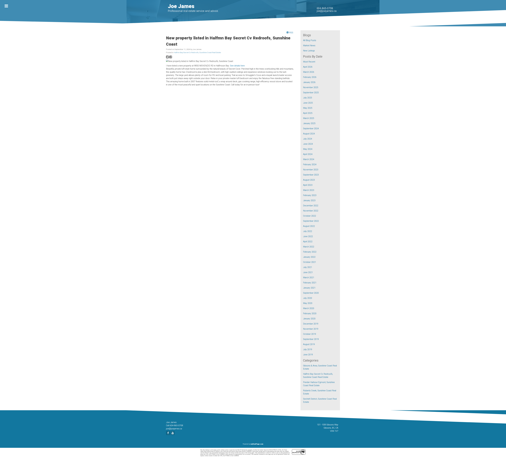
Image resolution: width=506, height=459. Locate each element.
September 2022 (311, 221)
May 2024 (307, 149)
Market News (309, 45)
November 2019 (310, 329)
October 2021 (309, 262)
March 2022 (308, 246)
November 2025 (310, 87)
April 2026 (307, 67)
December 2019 (310, 323)
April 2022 (307, 241)
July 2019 (307, 349)
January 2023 (309, 200)
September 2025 (311, 92)
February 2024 (309, 164)
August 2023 (309, 180)
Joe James (181, 6)
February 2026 (309, 77)
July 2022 (307, 231)
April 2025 (307, 113)
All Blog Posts (309, 40)
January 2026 (309, 82)
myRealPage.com (256, 444)
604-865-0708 (325, 8)
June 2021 (308, 272)
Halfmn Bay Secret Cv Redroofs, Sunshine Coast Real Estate (197, 52)
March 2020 (308, 308)
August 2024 (309, 133)
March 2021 (308, 277)
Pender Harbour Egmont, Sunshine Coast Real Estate (319, 384)
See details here (237, 65)
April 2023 (307, 185)
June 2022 (308, 236)
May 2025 (307, 108)
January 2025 (309, 123)
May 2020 (307, 303)
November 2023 (310, 169)
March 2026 (308, 72)
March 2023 (308, 190)
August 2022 (309, 226)
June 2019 (308, 354)
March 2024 (308, 159)
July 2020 (307, 298)
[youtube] (173, 433)
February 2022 (309, 251)
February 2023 (309, 195)
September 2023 (311, 174)
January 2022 (309, 257)
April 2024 (307, 154)
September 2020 (311, 293)
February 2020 (309, 313)
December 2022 (310, 205)
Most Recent (309, 61)
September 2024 (311, 128)
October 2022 (309, 216)
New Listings (309, 50)
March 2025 (308, 118)
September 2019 (311, 339)
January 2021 (309, 287)
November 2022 (310, 210)
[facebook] (168, 433)
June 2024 (308, 144)
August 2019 (309, 344)
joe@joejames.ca (327, 11)
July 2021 (307, 267)
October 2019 (309, 334)
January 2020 (309, 318)
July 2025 (307, 97)
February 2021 (309, 282)
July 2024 (307, 138)
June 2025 (308, 102)
